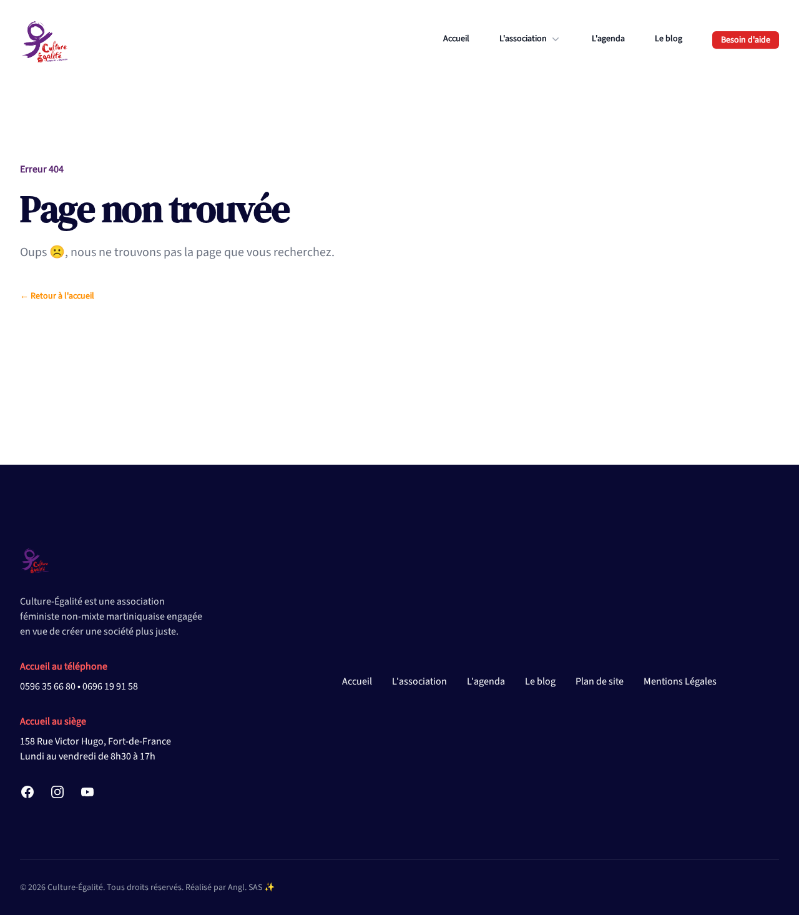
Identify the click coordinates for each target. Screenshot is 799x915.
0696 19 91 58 (110, 686)
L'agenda (608, 38)
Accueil (456, 38)
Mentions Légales (680, 681)
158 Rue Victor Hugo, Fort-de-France (95, 741)
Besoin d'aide (745, 40)
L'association (419, 681)
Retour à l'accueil (57, 296)
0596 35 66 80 (48, 686)
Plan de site (600, 681)
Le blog (668, 38)
